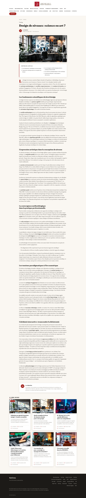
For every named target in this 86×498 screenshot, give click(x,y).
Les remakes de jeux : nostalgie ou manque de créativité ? (41, 450)
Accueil (11, 8)
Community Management (51, 8)
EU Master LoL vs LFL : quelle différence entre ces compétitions (64, 417)
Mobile (35, 11)
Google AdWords (43, 11)
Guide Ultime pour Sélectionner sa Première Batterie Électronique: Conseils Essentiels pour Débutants (18, 452)
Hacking (42, 8)
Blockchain (67, 11)
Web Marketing (19, 8)
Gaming (61, 11)
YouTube (26, 8)
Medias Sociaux (34, 8)
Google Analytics (14, 11)
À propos (74, 11)
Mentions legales (70, 485)
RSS (76, 485)
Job (50, 11)
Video (61, 8)
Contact (13, 13)
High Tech (55, 11)
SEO (65, 8)
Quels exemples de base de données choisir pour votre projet (41, 417)
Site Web (22, 11)
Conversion (29, 11)
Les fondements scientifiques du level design (31, 68)
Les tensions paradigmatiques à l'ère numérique (55, 71)
